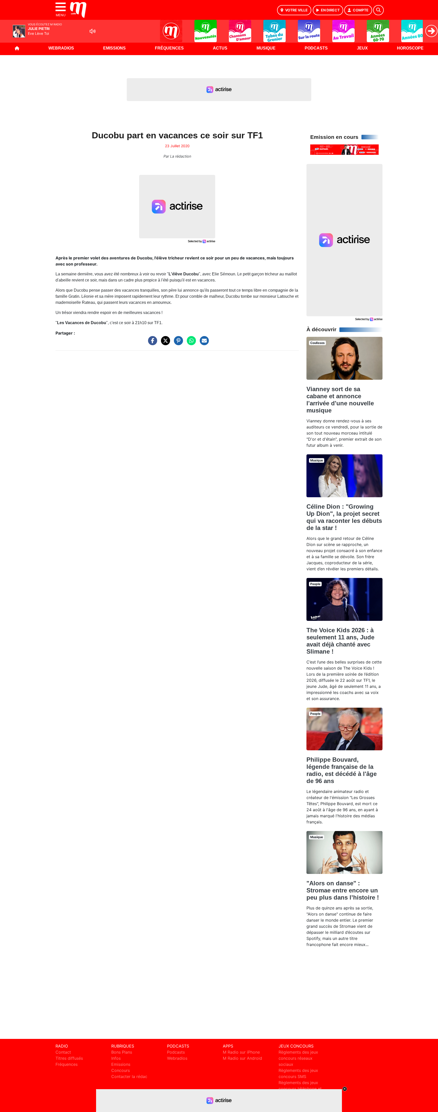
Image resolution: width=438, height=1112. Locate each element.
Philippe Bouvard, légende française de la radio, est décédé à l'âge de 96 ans (341, 770)
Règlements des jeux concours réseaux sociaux (298, 1058)
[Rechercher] (378, 10)
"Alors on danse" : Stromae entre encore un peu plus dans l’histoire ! (342, 890)
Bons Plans (121, 1052)
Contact (63, 1052)
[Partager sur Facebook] (151, 343)
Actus (220, 48)
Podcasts (316, 48)
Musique (266, 48)
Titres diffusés (69, 1058)
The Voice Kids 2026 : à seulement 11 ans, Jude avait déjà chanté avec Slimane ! (340, 641)
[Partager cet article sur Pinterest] (177, 343)
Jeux (362, 48)
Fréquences (169, 48)
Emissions (114, 48)
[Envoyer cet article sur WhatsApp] (190, 343)
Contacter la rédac (129, 1076)
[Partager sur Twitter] (164, 343)
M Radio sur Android (242, 1058)
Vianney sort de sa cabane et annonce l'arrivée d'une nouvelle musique (340, 400)
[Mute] (92, 31)
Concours (120, 1070)
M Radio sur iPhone (241, 1052)
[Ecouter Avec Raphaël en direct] (344, 149)
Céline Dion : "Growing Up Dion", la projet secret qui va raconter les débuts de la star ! (344, 517)
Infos (116, 1058)
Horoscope (410, 48)
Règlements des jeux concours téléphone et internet (300, 1088)
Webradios (61, 48)
